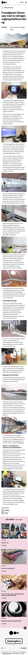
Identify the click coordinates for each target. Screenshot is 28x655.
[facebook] (2, 648)
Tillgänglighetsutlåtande (6, 653)
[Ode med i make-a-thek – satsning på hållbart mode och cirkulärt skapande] (14, 582)
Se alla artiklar (19, 519)
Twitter (6, 513)
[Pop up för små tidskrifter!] (14, 556)
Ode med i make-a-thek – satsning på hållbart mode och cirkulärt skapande (12, 594)
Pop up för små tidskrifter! (8, 568)
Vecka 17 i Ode (5, 542)
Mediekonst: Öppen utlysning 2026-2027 (11, 621)
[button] (26, 2)
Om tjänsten (22, 652)
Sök (21, 2)
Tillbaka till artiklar (8, 7)
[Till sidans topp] (25, 628)
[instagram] (4, 648)
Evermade (22, 653)
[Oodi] (4, 2)
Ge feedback (24, 648)
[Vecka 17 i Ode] (14, 531)
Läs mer (4, 545)
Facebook (6, 510)
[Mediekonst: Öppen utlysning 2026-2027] (14, 609)
